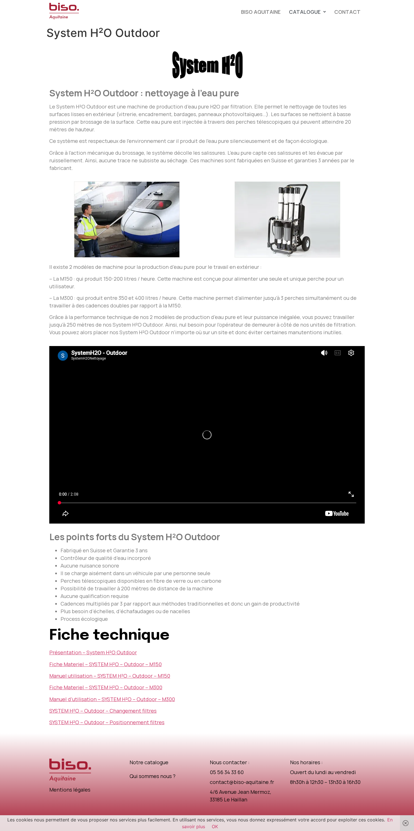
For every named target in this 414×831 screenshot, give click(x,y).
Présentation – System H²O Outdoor (93, 652)
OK (215, 826)
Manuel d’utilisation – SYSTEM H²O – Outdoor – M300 (112, 699)
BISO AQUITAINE (261, 11)
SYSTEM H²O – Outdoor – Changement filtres (103, 710)
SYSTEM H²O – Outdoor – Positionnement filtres (106, 722)
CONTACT (347, 11)
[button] (307, 12)
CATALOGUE (304, 11)
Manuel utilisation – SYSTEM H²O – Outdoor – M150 (109, 675)
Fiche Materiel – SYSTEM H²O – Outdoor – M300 (105, 687)
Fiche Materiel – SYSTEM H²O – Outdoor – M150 (105, 664)
